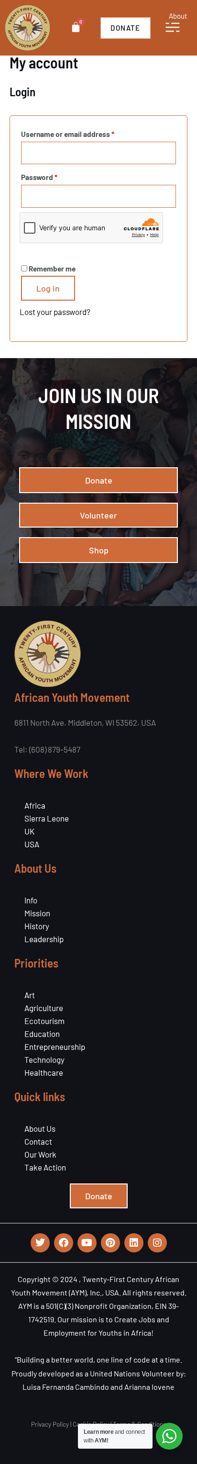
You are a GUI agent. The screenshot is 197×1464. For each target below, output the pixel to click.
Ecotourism (44, 1020)
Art (29, 995)
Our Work (40, 1154)
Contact (38, 1141)
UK (29, 831)
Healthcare (43, 1072)
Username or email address (82, 132)
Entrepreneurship (54, 1046)
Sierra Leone (46, 818)
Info (30, 900)
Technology (44, 1059)
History (36, 926)
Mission (37, 913)
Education (42, 1033)
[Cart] (76, 27)
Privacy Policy (50, 1424)
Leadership (44, 939)
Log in (48, 288)
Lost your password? (55, 311)
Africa (34, 805)
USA (31, 844)
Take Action (45, 1167)
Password (53, 175)
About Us (39, 1128)
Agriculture (43, 1008)
